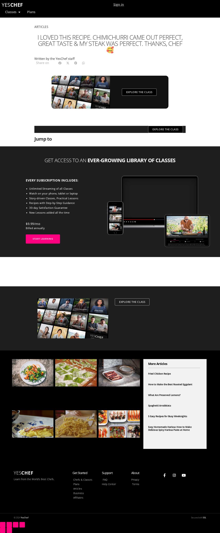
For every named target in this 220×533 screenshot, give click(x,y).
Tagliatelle (62, 443)
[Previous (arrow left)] (3, 530)
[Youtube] (184, 475)
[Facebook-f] (165, 475)
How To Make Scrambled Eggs (29, 445)
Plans (31, 12)
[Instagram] (174, 475)
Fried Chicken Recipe (159, 373)
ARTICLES (41, 27)
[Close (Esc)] (3, 524)
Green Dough (64, 392)
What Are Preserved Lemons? (164, 395)
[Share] (9, 524)
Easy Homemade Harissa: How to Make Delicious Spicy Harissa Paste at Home (32, 396)
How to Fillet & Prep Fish (116, 443)
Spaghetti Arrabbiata (159, 405)
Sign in (118, 4)
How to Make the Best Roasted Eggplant (170, 384)
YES (12, 4)
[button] (60, 63)
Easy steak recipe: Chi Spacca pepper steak (119, 394)
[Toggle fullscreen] (15, 524)
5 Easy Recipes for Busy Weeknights (167, 416)
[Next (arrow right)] (9, 530)
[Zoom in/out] (22, 524)
